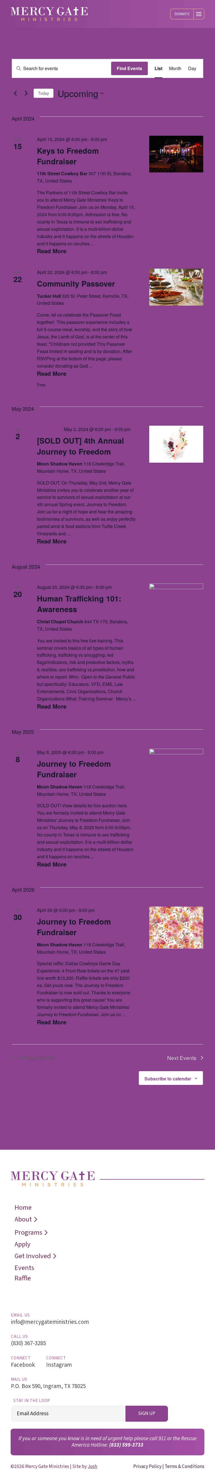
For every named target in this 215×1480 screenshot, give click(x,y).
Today (43, 93)
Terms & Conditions (184, 1466)
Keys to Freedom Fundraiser (68, 156)
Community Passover (76, 283)
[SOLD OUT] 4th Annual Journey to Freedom (80, 446)
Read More (51, 251)
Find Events (129, 68)
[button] (181, 14)
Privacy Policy (147, 1466)
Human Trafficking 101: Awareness (79, 603)
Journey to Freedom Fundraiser (74, 769)
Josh (92, 1466)
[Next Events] (26, 93)
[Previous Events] (15, 93)
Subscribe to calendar (167, 1078)
